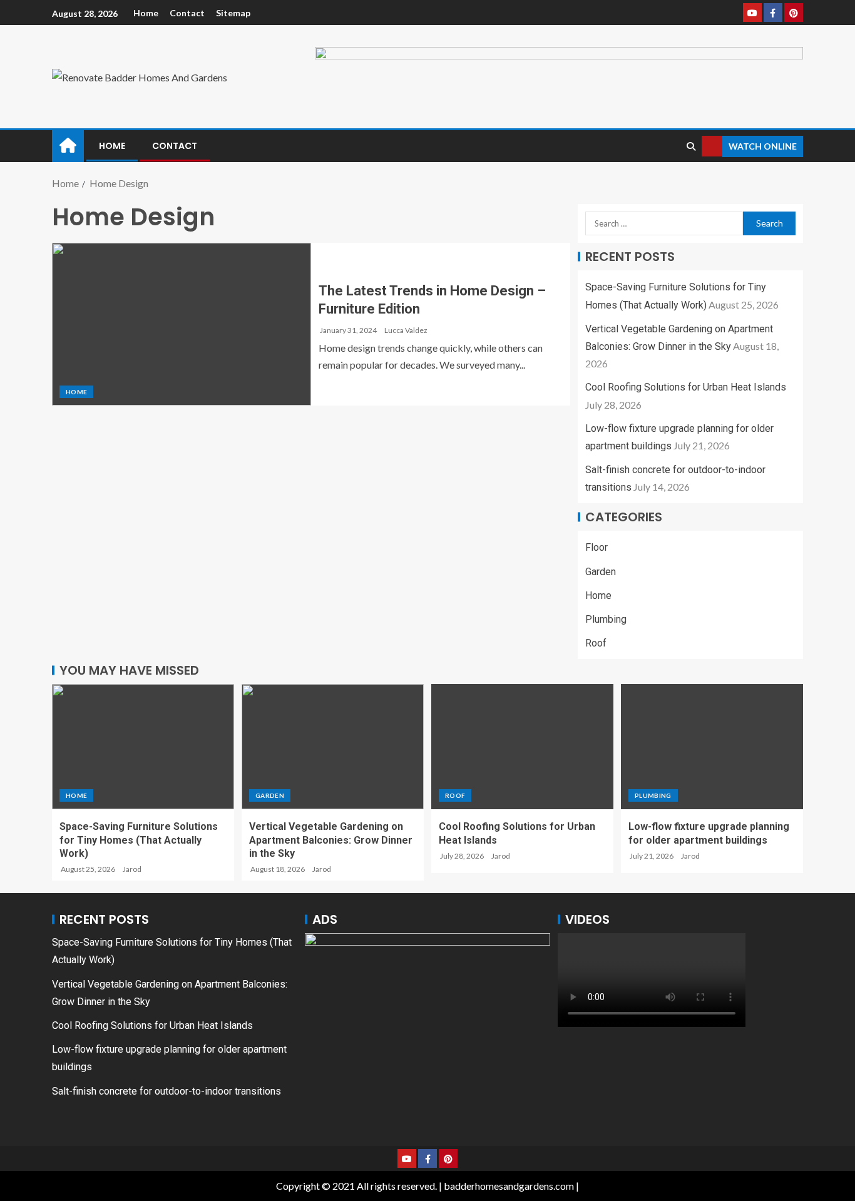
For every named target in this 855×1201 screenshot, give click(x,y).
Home (145, 13)
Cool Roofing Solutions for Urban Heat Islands (685, 387)
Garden (600, 572)
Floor (596, 547)
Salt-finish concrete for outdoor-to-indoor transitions (166, 1091)
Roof (596, 643)
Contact (187, 13)
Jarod (132, 869)
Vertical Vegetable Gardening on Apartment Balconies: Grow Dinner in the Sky (330, 839)
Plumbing (606, 619)
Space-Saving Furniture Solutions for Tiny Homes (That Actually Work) (138, 839)
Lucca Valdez (405, 330)
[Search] (691, 146)
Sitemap (233, 13)
